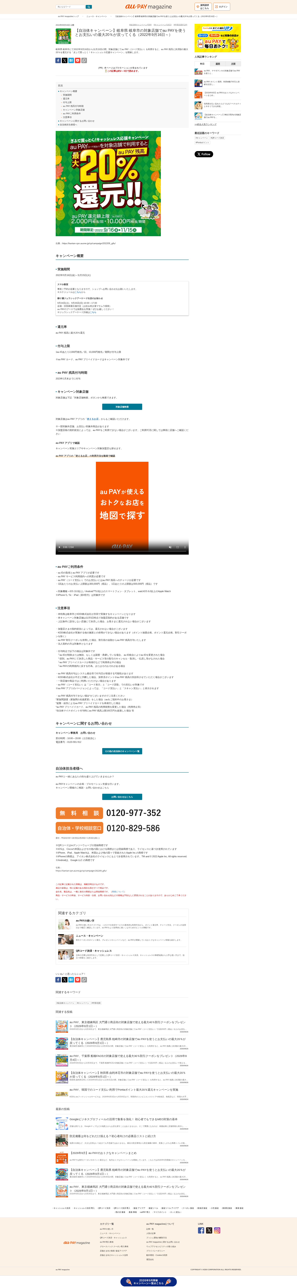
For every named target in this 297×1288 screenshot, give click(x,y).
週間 (218, 64)
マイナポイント (160, 1212)
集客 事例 (133, 1212)
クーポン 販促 (188, 1208)
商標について (118, 892)
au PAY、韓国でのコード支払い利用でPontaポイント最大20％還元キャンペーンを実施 (124, 1089)
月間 (233, 64)
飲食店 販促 (202, 1208)
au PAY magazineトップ (68, 16)
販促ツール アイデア (170, 1208)
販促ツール (153, 1208)
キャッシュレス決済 (62, 1208)
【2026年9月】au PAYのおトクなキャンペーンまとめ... (221, 94)
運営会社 (150, 1259)
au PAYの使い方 (85, 920)
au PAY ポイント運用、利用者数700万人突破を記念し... (222, 83)
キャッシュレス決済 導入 (84, 1208)
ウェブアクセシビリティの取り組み (161, 1246)
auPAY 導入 (145, 1212)
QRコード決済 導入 (122, 1208)
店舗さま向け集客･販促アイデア (113, 1251)
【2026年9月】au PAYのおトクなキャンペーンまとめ (103, 1153)
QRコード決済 (104, 1208)
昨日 (202, 64)
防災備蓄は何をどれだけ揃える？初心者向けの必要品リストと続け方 (113, 1136)
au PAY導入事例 (106, 1242)
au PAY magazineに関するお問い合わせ (163, 1242)
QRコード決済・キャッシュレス (94, 950)
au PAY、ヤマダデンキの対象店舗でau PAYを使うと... (222, 72)
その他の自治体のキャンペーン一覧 (122, 751)
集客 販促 (239, 1208)
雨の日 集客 (120, 1212)
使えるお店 (93, 419)
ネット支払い (175, 1212)
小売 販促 (215, 1208)
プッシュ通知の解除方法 (156, 1238)
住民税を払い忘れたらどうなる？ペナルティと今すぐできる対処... (222, 105)
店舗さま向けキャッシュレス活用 (114, 1255)
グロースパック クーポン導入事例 (114, 1246)
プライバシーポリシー (155, 1251)
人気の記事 (151, 1233)
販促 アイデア (139, 1208)
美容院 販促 (227, 1208)
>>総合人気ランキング (206, 124)
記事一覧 (150, 1229)
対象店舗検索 (122, 407)
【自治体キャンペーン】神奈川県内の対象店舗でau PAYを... (222, 116)
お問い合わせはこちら (122, 797)
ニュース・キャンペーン (96, 16)
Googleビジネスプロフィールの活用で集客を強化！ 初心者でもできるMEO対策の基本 (124, 1119)
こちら (78, 292)
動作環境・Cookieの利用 (156, 1255)
